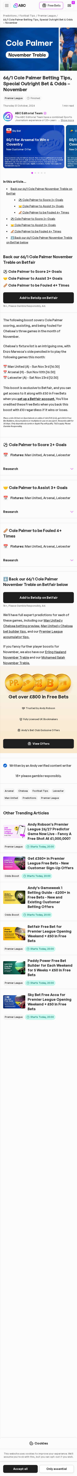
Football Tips (27, 15)
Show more (67, 120)
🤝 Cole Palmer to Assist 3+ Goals (41, 206)
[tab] (35, 173)
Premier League (47, 15)
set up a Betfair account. (36, 399)
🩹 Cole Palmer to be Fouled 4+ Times (44, 212)
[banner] (33, 146)
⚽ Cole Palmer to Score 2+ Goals (41, 199)
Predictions (10, 15)
